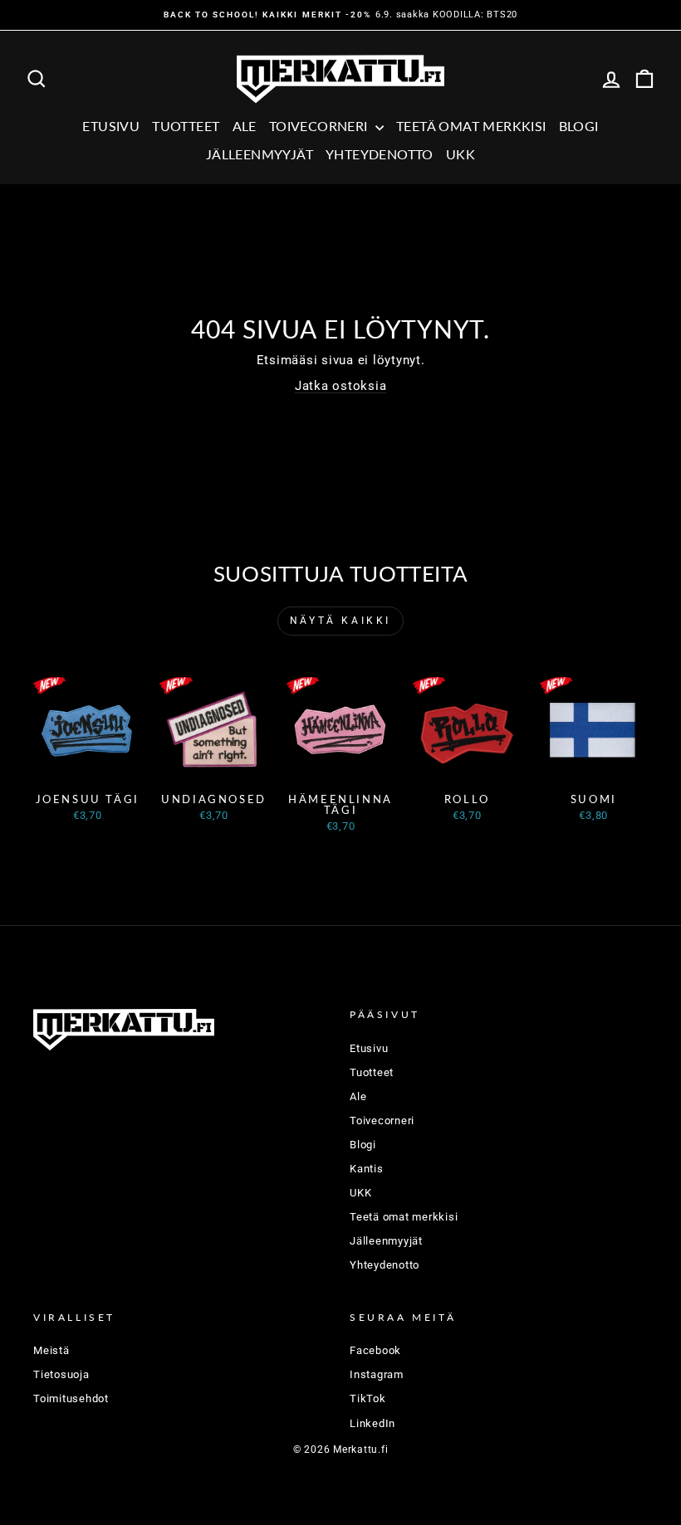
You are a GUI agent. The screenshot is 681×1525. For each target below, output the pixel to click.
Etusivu (111, 126)
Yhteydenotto (380, 154)
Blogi (579, 126)
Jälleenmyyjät (259, 154)
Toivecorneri (320, 126)
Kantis (367, 1168)
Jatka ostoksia (341, 385)
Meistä (51, 1350)
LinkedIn (372, 1423)
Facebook (375, 1350)
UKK (460, 154)
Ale (358, 1096)
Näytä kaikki (340, 620)
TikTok (368, 1398)
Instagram (377, 1374)
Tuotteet (185, 126)
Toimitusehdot (71, 1398)
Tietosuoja (61, 1374)
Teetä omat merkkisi (471, 126)
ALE (245, 126)
